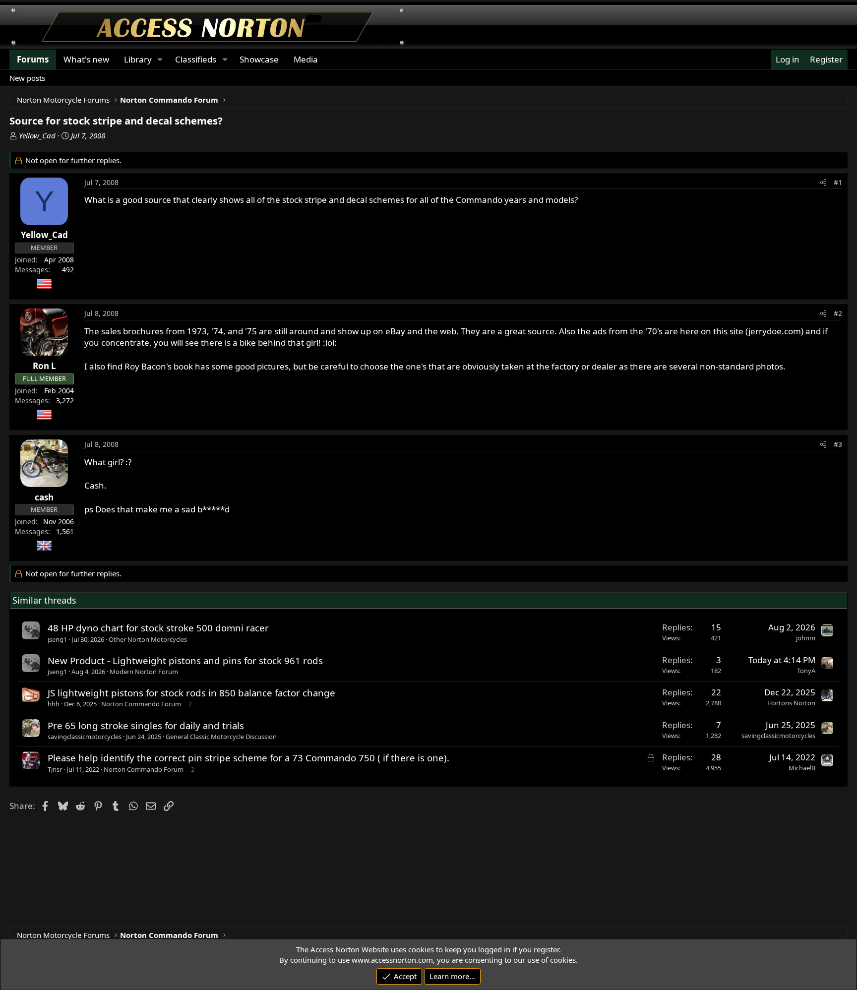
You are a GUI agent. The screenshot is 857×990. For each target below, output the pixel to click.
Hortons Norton (791, 702)
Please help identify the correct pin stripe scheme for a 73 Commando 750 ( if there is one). (248, 757)
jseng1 (57, 639)
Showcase (259, 59)
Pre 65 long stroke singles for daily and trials (146, 725)
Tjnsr (55, 769)
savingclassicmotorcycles (85, 736)
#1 (838, 182)
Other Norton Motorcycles (148, 639)
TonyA (806, 670)
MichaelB (802, 767)
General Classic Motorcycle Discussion (221, 736)
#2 (838, 313)
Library (138, 59)
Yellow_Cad (37, 135)
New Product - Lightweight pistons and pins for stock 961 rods (185, 660)
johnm (805, 637)
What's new (86, 59)
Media (306, 59)
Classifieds (195, 59)
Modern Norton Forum (144, 671)
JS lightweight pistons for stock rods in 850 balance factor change (191, 692)
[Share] (823, 182)
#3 (838, 444)
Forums (33, 59)
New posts (27, 78)
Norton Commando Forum (141, 703)
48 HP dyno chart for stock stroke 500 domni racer (158, 627)
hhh (54, 703)
